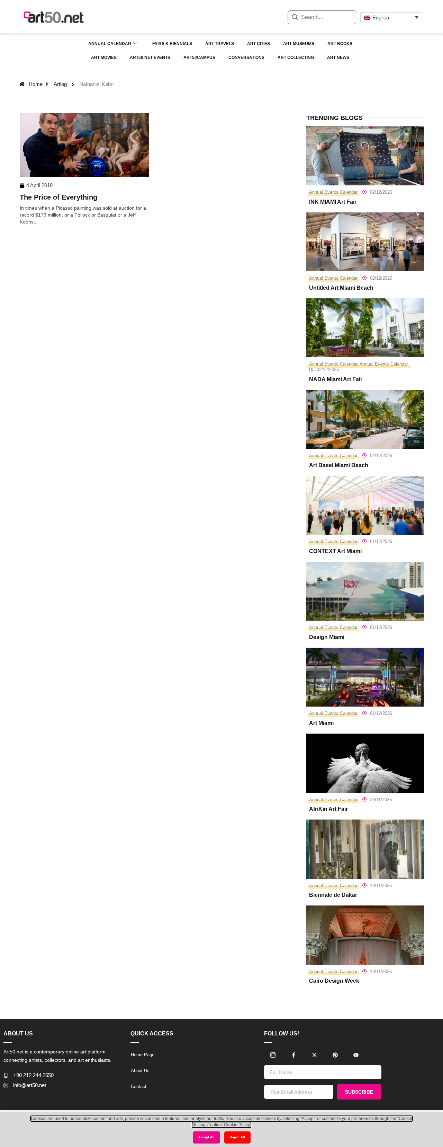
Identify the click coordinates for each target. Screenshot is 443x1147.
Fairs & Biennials (172, 43)
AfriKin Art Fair (328, 809)
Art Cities (258, 43)
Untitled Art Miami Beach (341, 288)
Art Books (339, 43)
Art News (338, 57)
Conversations (246, 57)
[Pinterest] (335, 1055)
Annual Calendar (109, 43)
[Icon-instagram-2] (273, 1055)
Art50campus (199, 57)
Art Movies (104, 57)
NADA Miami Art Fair (335, 379)
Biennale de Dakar (333, 895)
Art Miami (321, 723)
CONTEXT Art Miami (335, 551)
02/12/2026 (381, 192)
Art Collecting (296, 57)
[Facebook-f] (294, 1055)
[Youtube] (356, 1055)
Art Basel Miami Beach (338, 465)
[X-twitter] (314, 1055)
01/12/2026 (381, 541)
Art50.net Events (150, 57)
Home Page (142, 1054)
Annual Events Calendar (333, 192)
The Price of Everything (58, 197)
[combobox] (322, 17)
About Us (140, 1070)
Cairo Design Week (334, 981)
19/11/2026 (381, 885)
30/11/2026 (381, 799)
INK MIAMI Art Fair (332, 202)
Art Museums (298, 43)
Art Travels (219, 43)
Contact (138, 1086)
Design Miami (326, 637)
